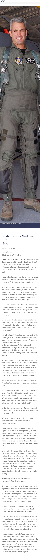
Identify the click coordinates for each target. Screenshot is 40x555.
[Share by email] (7, 243)
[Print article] (4, 243)
